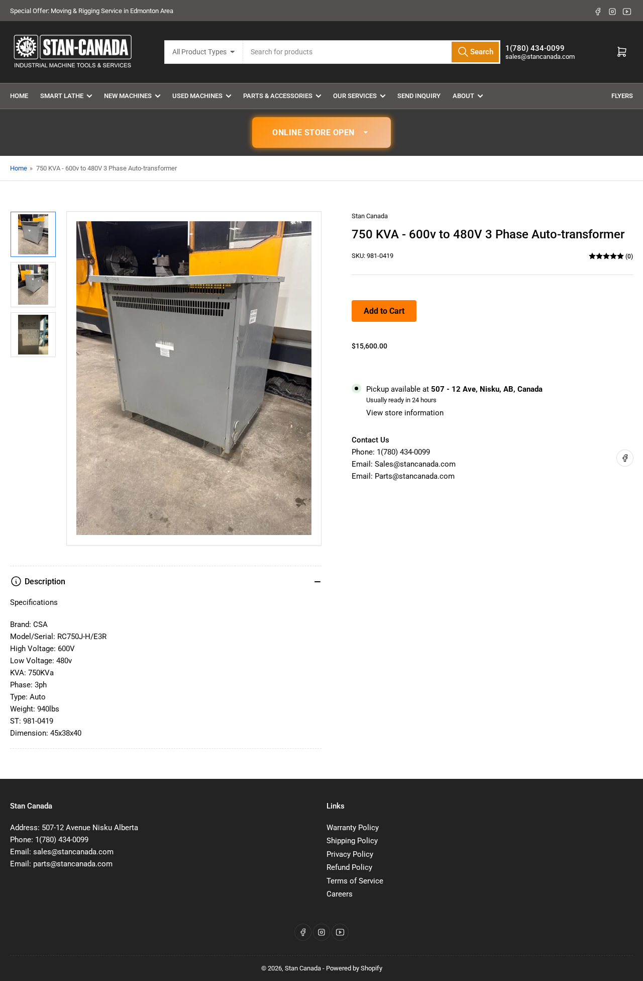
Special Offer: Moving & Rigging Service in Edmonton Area (91, 11)
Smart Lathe (61, 96)
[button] (321, 132)
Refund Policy (349, 867)
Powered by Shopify (354, 968)
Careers (340, 894)
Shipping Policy (352, 840)
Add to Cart (384, 311)
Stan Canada (370, 216)
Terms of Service (355, 880)
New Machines (128, 96)
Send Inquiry (419, 96)
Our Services (355, 96)
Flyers (622, 96)
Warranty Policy (353, 827)
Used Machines (197, 96)
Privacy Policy (350, 854)
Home (19, 96)
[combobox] (372, 52)
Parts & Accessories (277, 96)
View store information (405, 412)
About (463, 96)
